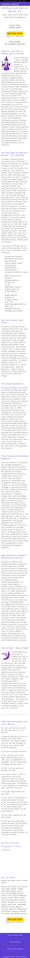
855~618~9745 (15, 33)
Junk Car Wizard (8, 878)
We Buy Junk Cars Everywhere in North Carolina (11, 846)
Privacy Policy (15, 942)
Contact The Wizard (15, 949)
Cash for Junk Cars (15, 935)
